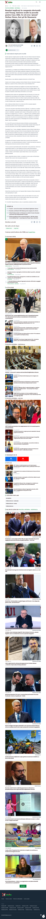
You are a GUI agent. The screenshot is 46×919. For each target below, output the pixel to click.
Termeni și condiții (9, 898)
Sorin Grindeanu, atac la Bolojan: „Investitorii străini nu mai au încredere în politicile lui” (26, 443)
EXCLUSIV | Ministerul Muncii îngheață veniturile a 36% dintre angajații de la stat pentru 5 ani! (26, 490)
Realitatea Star (18, 905)
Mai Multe (23, 886)
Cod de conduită (26, 898)
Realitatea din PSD (36, 907)
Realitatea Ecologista (33, 905)
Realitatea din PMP (20, 907)
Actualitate (9, 279)
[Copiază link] (32, 46)
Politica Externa (8, 266)
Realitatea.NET (3, 905)
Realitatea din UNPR (4, 907)
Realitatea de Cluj (37, 909)
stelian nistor (9, 228)
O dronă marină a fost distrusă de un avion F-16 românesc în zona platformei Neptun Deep (27, 334)
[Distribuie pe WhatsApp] (37, 46)
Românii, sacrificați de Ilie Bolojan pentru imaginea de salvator (23, 210)
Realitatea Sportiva (11, 905)
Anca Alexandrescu (37, 879)
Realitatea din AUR (25, 905)
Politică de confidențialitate (17, 898)
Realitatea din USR (13, 907)
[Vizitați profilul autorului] (6, 46)
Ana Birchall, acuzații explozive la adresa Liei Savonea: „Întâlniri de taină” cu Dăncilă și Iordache (26, 449)
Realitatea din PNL (28, 907)
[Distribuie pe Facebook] (34, 46)
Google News (31, 232)
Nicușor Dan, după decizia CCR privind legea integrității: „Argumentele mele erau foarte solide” (26, 438)
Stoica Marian (38, 568)
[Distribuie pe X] (40, 46)
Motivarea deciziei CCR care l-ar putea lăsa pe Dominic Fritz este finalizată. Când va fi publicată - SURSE (21, 695)
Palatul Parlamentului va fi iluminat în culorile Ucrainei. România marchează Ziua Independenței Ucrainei (24, 213)
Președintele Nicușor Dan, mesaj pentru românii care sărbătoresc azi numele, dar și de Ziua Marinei (26, 484)
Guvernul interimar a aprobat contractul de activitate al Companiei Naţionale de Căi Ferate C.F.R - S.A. (27, 322)
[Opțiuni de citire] (43, 916)
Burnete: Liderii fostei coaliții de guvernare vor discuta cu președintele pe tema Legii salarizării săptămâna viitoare (20, 788)
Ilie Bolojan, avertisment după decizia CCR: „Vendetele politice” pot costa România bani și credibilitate (26, 340)
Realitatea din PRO (4, 909)
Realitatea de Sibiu (21, 909)
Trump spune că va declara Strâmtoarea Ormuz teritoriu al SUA (22, 268)
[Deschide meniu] (40, 2)
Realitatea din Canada (12, 909)
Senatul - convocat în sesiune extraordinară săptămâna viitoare (23, 208)
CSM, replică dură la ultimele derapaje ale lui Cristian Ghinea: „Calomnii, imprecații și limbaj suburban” (20, 664)
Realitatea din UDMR (17, 45)
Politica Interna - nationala (12, 8)
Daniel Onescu (38, 786)
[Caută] (36, 2)
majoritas (16, 228)
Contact (2, 898)
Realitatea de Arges (29, 909)
